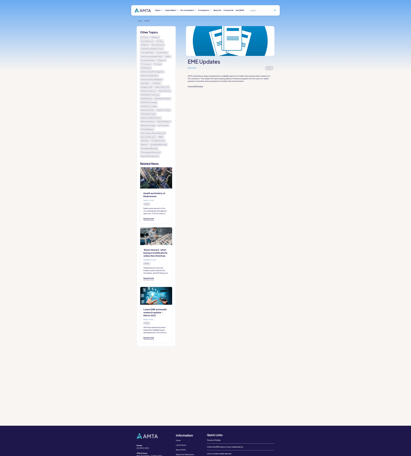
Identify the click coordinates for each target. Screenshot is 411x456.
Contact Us (228, 10)
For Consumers (146, 64)
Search (274, 10)
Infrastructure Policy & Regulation (151, 79)
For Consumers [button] (187, 10)
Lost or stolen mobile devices (219, 453)
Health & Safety (146, 68)
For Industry (157, 64)
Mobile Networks (146, 98)
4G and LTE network (147, 41)
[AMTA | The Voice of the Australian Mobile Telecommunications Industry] (143, 10)
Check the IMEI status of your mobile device (225, 447)
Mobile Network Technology (150, 95)
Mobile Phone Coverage (148, 102)
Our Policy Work (163, 125)
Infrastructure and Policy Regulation (152, 72)
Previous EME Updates (195, 86)
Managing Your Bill (146, 87)
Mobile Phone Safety (163, 110)
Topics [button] (158, 10)
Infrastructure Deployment (149, 75)
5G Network (145, 45)
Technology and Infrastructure (150, 152)
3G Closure (144, 37)
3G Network (155, 37)
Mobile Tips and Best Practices (151, 118)
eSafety (167, 56)
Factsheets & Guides (148, 60)
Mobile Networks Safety (162, 98)
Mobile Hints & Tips (165, 91)
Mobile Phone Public (147, 110)
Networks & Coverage (148, 125)
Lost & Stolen (156, 83)
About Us (217, 10)
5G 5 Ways (159, 41)
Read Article (148, 219)
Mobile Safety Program (148, 114)
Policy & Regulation (147, 129)
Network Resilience (164, 121)
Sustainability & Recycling (158, 144)
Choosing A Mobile (147, 52)
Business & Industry (158, 45)
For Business (161, 60)
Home (140, 21)
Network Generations (148, 121)
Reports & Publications (148, 137)
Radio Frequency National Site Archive (153, 133)
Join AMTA (240, 10)
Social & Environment (158, 141)
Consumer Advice (162, 52)
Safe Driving (145, 141)
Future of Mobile (213, 440)
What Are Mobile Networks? (150, 156)
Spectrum (144, 144)
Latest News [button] (170, 10)
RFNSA (161, 137)
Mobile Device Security (148, 91)
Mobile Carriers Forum (162, 87)
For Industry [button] (203, 10)
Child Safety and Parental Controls (152, 49)
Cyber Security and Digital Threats (151, 56)
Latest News (145, 83)
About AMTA (181, 450)
